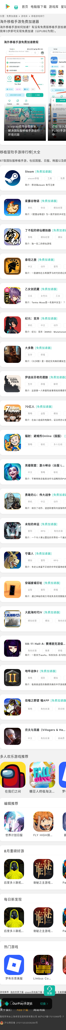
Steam (29, 171)
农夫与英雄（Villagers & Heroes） (45, 730)
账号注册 (50, 185)
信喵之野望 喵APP (37, 700)
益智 (43, 413)
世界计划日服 (14, 835)
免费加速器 (12, 16)
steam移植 (33, 178)
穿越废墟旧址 (33, 583)
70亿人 (30, 406)
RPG (43, 531)
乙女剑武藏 (32, 289)
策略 (30, 237)
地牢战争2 (31, 671)
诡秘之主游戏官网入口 (47, 882)
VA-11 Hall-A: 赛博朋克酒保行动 (45, 643)
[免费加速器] (43, 171)
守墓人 (29, 553)
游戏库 (24, 16)
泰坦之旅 (31, 259)
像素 (47, 650)
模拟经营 (58, 208)
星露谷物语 (32, 201)
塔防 (43, 678)
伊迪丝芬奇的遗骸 (36, 377)
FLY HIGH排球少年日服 (48, 835)
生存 (30, 354)
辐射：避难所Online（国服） (44, 436)
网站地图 (39, 1009)
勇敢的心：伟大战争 (38, 494)
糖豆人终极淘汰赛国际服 (47, 791)
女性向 (44, 296)
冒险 (56, 266)
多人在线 (58, 444)
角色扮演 (58, 531)
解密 (56, 384)
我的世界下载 (17, 992)
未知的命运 (32, 524)
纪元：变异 (32, 318)
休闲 (43, 208)
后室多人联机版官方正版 (20, 882)
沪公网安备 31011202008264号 (21, 1022)
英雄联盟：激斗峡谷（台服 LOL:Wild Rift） (45, 465)
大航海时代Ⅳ (33, 612)
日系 (30, 296)
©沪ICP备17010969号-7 (51, 1016)
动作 (43, 266)
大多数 (29, 348)
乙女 (58, 296)
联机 (43, 444)
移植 (43, 354)
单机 (30, 208)
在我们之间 (13, 791)
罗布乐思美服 (14, 978)
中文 (30, 266)
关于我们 (6, 1009)
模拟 (60, 237)
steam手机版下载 (33, 992)
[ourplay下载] (14, 7)
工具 (50, 178)
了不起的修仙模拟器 (38, 230)
